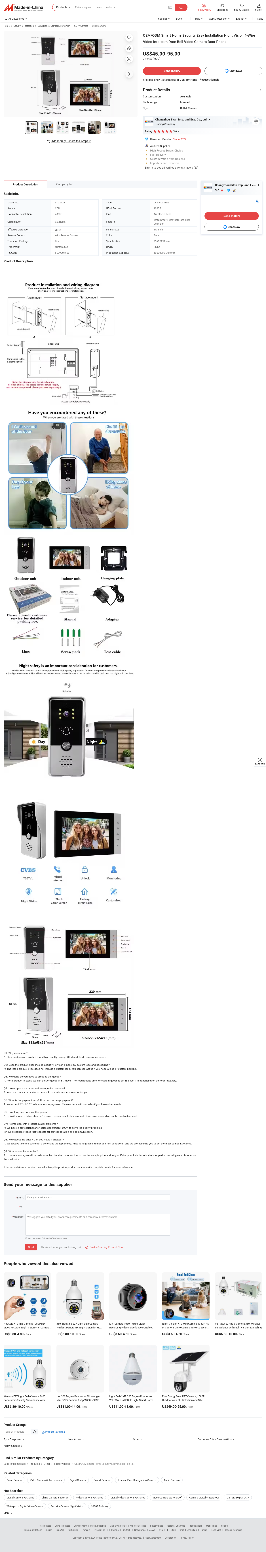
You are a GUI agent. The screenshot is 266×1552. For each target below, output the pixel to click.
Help (197, 18)
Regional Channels (176, 1525)
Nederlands (139, 1529)
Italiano (115, 1529)
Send (31, 1247)
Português (73, 1529)
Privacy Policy (187, 1537)
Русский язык (100, 1529)
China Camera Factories (55, 1497)
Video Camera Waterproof (167, 1497)
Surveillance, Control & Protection (54, 25)
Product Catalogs (55, 1432)
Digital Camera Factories (20, 1497)
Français (86, 1529)
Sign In (149, 167)
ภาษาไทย (192, 1529)
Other (136, 1439)
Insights (224, 1525)
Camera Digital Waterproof (204, 1497)
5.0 (217, 190)
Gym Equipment (13, 1439)
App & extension (218, 18)
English (48, 1529)
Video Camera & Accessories (46, 1480)
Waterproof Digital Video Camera (25, 1506)
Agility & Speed (12, 1445)
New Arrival (74, 1439)
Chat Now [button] (235, 71)
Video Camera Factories (89, 1497)
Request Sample (209, 79)
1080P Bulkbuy (99, 1506)
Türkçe (203, 1529)
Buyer (179, 18)
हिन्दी (182, 1529)
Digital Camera (77, 1480)
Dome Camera (14, 1480)
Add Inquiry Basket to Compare (71, 141)
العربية (152, 1529)
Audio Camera (172, 1480)
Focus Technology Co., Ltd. (109, 1537)
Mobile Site (211, 1525)
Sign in (258, 9)
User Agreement (153, 1537)
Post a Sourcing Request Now (104, 1247)
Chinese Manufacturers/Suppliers (90, 1525)
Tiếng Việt (216, 1529)
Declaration (170, 1537)
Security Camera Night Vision (67, 1506)
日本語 (172, 1529)
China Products (62, 1525)
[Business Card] (257, 200)
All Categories (16, 18)
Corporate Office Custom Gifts (215, 1439)
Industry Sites (156, 1525)
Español (60, 1529)
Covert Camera (102, 1480)
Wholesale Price (138, 1525)
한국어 (162, 1529)
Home (7, 25)
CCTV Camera (81, 25)
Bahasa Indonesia (233, 1529)
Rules (260, 18)
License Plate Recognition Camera (137, 1480)
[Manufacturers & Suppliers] (23, 7)
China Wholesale (118, 1525)
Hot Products (44, 1525)
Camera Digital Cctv (238, 1497)
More (7, 1513)
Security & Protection (24, 25)
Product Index (195, 1525)
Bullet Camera (99, 25)
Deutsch (126, 1529)
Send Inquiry (172, 71)
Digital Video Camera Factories (128, 1497)
